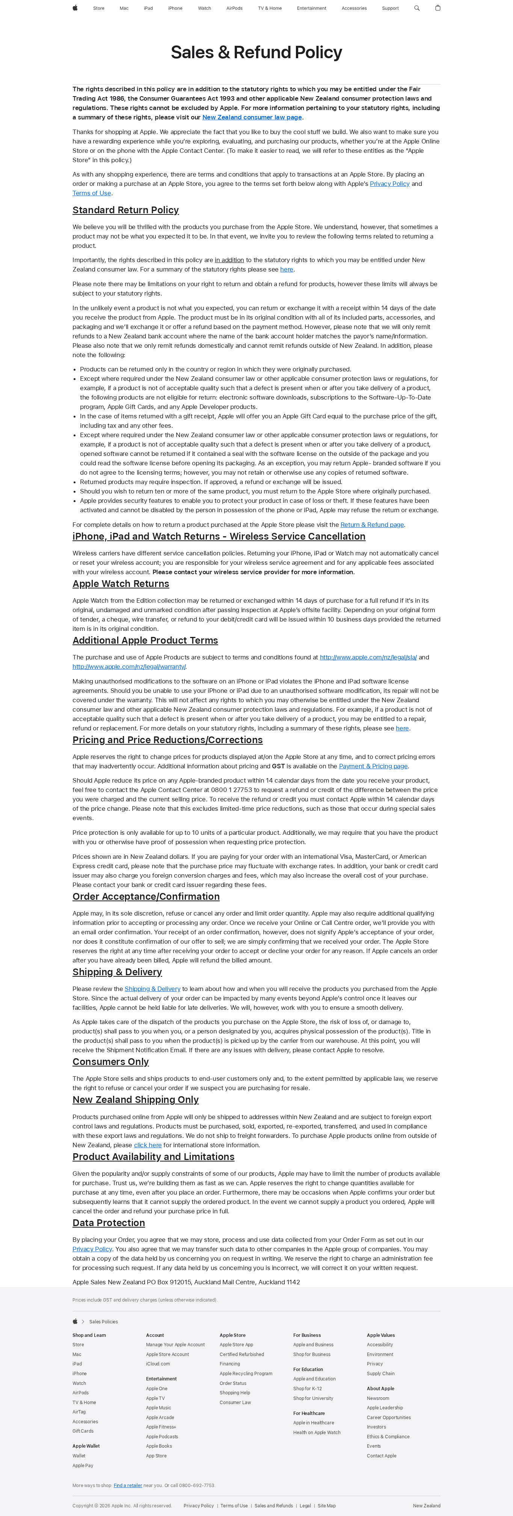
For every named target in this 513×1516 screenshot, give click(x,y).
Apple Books (159, 1446)
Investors (376, 1427)
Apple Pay (83, 1465)
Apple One (156, 1388)
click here (148, 1145)
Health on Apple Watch (316, 1432)
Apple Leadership (385, 1407)
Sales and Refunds (274, 1505)
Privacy (375, 1364)
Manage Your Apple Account (175, 1344)
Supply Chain (381, 1373)
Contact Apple (381, 1456)
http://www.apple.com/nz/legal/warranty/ (128, 666)
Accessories (85, 1421)
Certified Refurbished (242, 1354)
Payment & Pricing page (373, 766)
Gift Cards (83, 1431)
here (286, 269)
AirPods (80, 1392)
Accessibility (380, 1344)
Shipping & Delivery (152, 989)
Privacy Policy (390, 183)
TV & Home (84, 1402)
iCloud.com (158, 1364)
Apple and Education (314, 1379)
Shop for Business (311, 1354)
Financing (230, 1364)
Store (78, 1344)
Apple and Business (313, 1344)
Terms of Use (91, 193)
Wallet (78, 1456)
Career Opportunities (389, 1417)
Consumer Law (235, 1402)
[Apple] (75, 1321)
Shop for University (313, 1398)
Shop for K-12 (307, 1388)
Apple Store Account (167, 1354)
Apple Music (158, 1407)
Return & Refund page (372, 524)
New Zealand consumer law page (252, 117)
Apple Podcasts (162, 1436)
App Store (156, 1456)
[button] (417, 8)
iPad (77, 1364)
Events (374, 1446)
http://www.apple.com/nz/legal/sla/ (368, 657)
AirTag (79, 1412)
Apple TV (155, 1398)
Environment (380, 1354)
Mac (76, 1354)
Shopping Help (235, 1392)
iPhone (79, 1373)
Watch (79, 1383)
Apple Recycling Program (246, 1373)
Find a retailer (128, 1485)
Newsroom (378, 1398)
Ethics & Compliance (388, 1436)
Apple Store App (236, 1344)
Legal (305, 1505)
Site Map (327, 1505)
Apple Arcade (160, 1417)
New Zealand (427, 1505)
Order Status (233, 1383)
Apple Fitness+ (161, 1427)
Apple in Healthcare (313, 1422)
